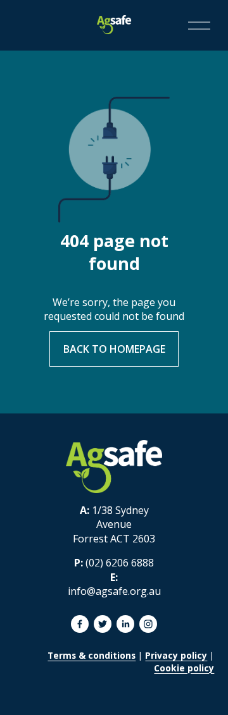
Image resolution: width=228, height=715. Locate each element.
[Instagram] (148, 624)
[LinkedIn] (125, 624)
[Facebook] (80, 624)
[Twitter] (102, 624)
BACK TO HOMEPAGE (114, 349)
